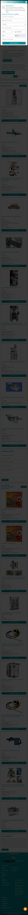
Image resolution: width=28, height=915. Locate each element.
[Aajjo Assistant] (25, 909)
